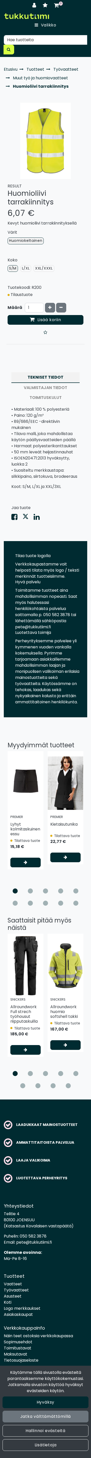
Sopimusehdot (18, 1342)
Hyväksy (46, 1402)
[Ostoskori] (56, 5)
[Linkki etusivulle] (26, 16)
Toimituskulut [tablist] (46, 397)
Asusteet (12, 1296)
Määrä (15, 307)
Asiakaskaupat (18, 1314)
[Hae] (9, 49)
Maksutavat (15, 1354)
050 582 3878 (33, 1236)
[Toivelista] (46, 5)
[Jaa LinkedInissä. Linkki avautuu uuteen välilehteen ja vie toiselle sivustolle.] (39, 518)
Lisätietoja (46, 1445)
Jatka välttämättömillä (45, 1416)
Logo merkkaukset (22, 1308)
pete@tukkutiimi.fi (34, 1242)
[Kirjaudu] (35, 5)
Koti (7, 1302)
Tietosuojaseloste (21, 1360)
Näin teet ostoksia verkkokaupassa (38, 1336)
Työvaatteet (16, 1290)
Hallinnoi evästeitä (45, 1431)
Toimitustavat (17, 1348)
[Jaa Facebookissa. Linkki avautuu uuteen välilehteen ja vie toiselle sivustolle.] (16, 518)
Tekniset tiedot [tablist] (45, 377)
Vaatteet (13, 1284)
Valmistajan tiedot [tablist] (45, 388)
